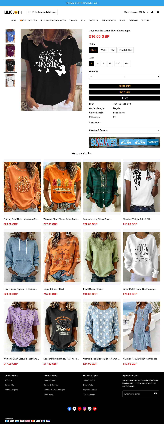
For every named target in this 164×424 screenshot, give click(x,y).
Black (93, 50)
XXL (118, 63)
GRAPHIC (133, 20)
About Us (8, 380)
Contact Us (9, 385)
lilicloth (11, 418)
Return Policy (88, 385)
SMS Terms (48, 394)
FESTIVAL (146, 20)
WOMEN (73, 20)
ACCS (122, 20)
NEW (13, 20)
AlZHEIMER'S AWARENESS (53, 20)
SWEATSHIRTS (109, 20)
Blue (113, 50)
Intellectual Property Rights (54, 390)
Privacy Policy (49, 380)
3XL (127, 63)
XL (110, 63)
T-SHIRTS (93, 20)
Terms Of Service (51, 385)
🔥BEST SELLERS (28, 20)
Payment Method (90, 390)
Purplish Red (126, 50)
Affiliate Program (11, 390)
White (103, 50)
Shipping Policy (89, 380)
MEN (83, 20)
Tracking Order (89, 394)
